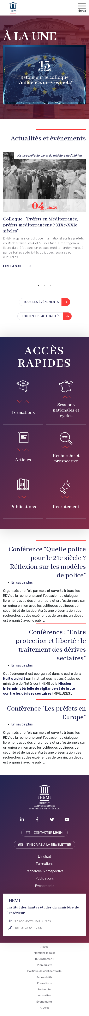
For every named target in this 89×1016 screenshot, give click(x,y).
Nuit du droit (14, 679)
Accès (44, 946)
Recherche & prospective (44, 871)
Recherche (45, 989)
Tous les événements (41, 302)
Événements (44, 886)
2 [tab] (44, 286)
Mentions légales (44, 952)
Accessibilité (44, 977)
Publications (44, 878)
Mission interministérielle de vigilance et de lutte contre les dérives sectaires (39, 688)
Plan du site (44, 965)
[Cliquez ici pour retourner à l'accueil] (13, 8)
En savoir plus (22, 582)
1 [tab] (38, 286)
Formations (44, 864)
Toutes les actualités (41, 316)
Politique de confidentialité (44, 971)
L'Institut (44, 856)
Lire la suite (13, 255)
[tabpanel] (44, 205)
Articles (44, 1007)
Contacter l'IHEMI (48, 832)
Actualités (44, 995)
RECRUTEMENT (44, 958)
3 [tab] (51, 286)
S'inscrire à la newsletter (48, 844)
